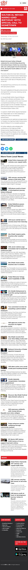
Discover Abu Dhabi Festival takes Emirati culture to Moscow (14, 396)
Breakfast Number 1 (7, 523)
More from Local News (9, 33)
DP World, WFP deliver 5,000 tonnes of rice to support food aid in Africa (12, 441)
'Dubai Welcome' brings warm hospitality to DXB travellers (12, 278)
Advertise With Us (21, 528)
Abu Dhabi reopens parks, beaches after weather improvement (13, 236)
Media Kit (18, 530)
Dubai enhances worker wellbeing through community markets (12, 425)
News (4, 458)
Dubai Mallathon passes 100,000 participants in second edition (12, 206)
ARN (17, 535)
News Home (6, 30)
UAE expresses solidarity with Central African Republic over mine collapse (13, 411)
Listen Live (19, 531)
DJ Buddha (5, 530)
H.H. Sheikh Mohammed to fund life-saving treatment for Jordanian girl (13, 293)
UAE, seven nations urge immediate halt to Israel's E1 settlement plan (14, 248)
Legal (17, 533)
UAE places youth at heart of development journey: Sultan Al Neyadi (13, 190)
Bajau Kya (4, 525)
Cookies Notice (20, 523)
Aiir (10, 564)
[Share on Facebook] (2, 148)
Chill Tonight (5, 528)
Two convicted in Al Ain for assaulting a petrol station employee (14, 308)
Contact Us (19, 526)
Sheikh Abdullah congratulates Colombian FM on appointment (13, 381)
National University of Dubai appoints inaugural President (14, 351)
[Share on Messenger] (6, 148)
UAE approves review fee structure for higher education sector (13, 324)
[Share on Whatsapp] (11, 148)
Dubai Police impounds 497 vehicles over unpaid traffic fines (14, 162)
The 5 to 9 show (6, 526)
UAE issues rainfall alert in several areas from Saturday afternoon (14, 221)
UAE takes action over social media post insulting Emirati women (14, 368)
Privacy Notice (20, 525)
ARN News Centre (21, 536)
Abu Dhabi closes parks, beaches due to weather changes (13, 264)
